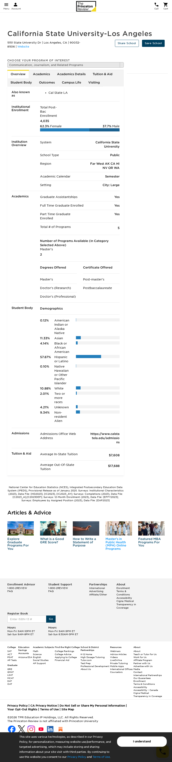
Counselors (116, 672)
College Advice (63, 654)
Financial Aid (62, 660)
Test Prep (86, 663)
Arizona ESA (25, 657)
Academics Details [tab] (71, 74)
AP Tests (12, 660)
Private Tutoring (119, 663)
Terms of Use (101, 756)
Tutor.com (86, 660)
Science (37, 654)
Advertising (96, 591)
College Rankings (64, 651)
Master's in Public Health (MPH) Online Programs (116, 543)
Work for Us (139, 657)
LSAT (10, 675)
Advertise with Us (142, 666)
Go (51, 619)
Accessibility (124, 597)
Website (23, 46)
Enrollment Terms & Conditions (123, 591)
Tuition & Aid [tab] (102, 74)
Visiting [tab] (94, 82)
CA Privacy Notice (43, 705)
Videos (114, 657)
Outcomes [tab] (47, 82)
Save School (153, 43)
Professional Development (95, 666)
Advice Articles (118, 654)
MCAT (10, 678)
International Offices (121, 669)
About (136, 651)
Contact (137, 672)
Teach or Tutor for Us (144, 654)
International (97, 588)
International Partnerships (147, 675)
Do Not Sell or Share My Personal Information (92, 705)
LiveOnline (116, 660)
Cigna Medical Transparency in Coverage (126, 604)
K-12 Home (86, 654)
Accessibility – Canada (145, 690)
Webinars (115, 651)
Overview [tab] (18, 74)
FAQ (10, 591)
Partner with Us (141, 663)
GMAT (10, 672)
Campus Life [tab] (71, 82)
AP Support (39, 663)
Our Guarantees (142, 678)
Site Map (67, 709)
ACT (9, 654)
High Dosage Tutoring (93, 657)
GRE (9, 669)
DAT (9, 681)
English (37, 657)
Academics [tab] (41, 74)
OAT (9, 684)
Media (136, 669)
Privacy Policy (76, 756)
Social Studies (40, 660)
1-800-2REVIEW (17, 588)
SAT (9, 651)
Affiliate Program (142, 660)
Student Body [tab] (21, 82)
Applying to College (66, 657)
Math (35, 651)
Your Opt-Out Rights (22, 709)
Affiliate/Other (98, 594)
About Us (86, 669)
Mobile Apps (117, 666)
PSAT (10, 657)
